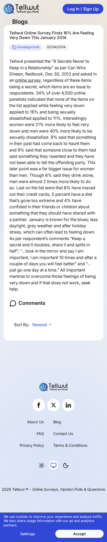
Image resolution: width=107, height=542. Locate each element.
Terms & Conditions (70, 445)
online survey (28, 80)
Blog (57, 422)
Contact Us (63, 433)
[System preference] (53, 465)
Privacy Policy (32, 445)
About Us (35, 422)
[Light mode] (41, 465)
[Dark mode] (66, 465)
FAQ (40, 433)
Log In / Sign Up (83, 8)
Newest (40, 324)
